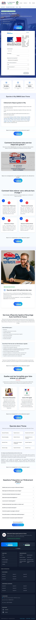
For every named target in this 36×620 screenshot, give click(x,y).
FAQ (3, 555)
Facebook (6, 609)
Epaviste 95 (14, 578)
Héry (5, 119)
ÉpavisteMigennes (28, 442)
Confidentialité (28, 618)
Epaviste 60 (4, 590)
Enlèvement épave (30, 559)
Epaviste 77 (14, 574)
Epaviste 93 (25, 576)
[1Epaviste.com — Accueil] (4, 535)
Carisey (9, 119)
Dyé (7, 119)
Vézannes (18, 119)
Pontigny (18, 117)
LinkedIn (6, 612)
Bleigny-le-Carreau (13, 118)
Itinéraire (18, 548)
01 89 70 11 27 (12, 2)
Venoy (15, 119)
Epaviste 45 (14, 588)
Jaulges (5, 121)
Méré (9, 118)
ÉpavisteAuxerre (17, 432)
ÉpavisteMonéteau (5, 432)
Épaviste (21, 555)
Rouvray (18, 118)
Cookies (3, 564)
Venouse (22, 117)
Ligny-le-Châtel (27, 117)
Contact (3, 557)
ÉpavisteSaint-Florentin (29, 432)
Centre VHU (29, 557)
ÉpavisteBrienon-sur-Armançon (29, 438)
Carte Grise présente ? (11, 66)
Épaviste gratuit (29, 555)
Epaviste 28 (4, 588)
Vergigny (28, 119)
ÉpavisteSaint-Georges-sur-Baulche (18, 443)
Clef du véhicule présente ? (12, 62)
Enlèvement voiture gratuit (30, 562)
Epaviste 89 (25, 590)
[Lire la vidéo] (18, 161)
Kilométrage (9, 53)
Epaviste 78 (25, 574)
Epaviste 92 (14, 576)
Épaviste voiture (22, 557)
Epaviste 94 (4, 578)
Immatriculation (10, 48)
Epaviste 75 (4, 574)
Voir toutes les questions (19, 524)
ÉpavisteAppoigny (5, 437)
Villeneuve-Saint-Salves (25, 118)
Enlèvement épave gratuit (23, 562)
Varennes (5, 118)
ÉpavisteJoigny (4, 447)
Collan (12, 119)
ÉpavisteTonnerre (17, 437)
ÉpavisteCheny (4, 442)
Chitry (11, 121)
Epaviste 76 (14, 590)
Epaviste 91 (4, 576)
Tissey (8, 121)
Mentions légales (5, 559)
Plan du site (33, 618)
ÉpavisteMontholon (17, 447)
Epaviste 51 (25, 588)
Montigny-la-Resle (13, 117)
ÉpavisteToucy (27, 447)
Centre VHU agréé (23, 559)
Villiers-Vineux (23, 119)
